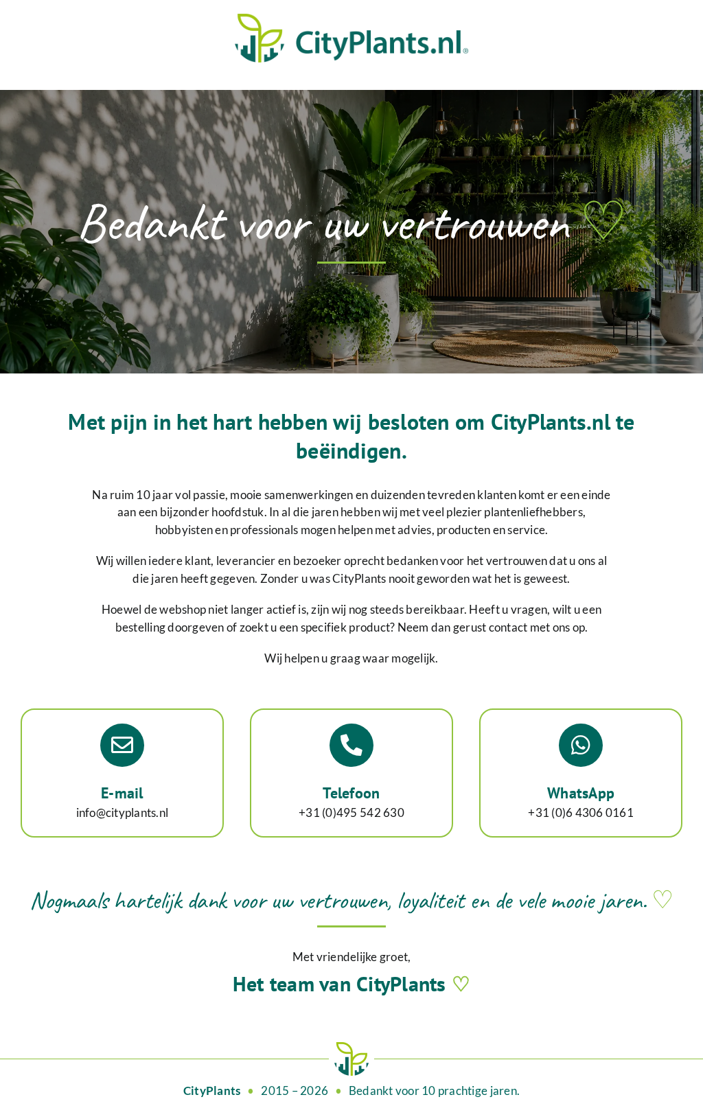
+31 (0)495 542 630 (351, 812)
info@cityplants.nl (122, 812)
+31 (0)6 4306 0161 (581, 812)
